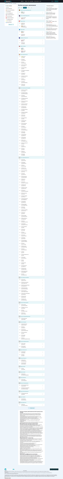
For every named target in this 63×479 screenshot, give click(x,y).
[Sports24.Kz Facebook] (51, 469)
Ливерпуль (36, 471)
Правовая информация (37, 472)
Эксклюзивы (31, 1)
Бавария (45, 471)
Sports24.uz (50, 472)
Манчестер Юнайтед (31, 471)
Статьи (22, 471)
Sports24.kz (6, 3)
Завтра (28, 7)
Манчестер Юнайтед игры (32, 452)
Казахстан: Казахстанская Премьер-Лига (26, 10)
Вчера (21, 7)
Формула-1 (13, 471)
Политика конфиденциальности (14, 472)
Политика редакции (43, 472)
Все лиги (10, 24)
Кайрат (24, 471)
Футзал (6, 471)
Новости (22, 1)
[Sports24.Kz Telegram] (52, 469)
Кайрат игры (27, 452)
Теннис (8, 471)
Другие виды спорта (18, 471)
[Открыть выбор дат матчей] (19, 7)
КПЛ (28, 1)
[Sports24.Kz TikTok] (56, 469)
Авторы (47, 472)
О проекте (6, 472)
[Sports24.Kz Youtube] (54, 469)
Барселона (26, 471)
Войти (57, 1)
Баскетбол (10, 471)
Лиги (40, 1)
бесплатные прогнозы (27, 458)
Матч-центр (10, 3)
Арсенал (43, 471)
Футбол (26, 1)
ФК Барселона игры (38, 452)
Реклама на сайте (22, 472)
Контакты (9, 472)
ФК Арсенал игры (22, 453)
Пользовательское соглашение (29, 472)
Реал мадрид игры (22, 452)
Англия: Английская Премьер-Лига (25, 15)
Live (31, 7)
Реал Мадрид (39, 471)
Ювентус (48, 471)
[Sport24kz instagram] (57, 469)
